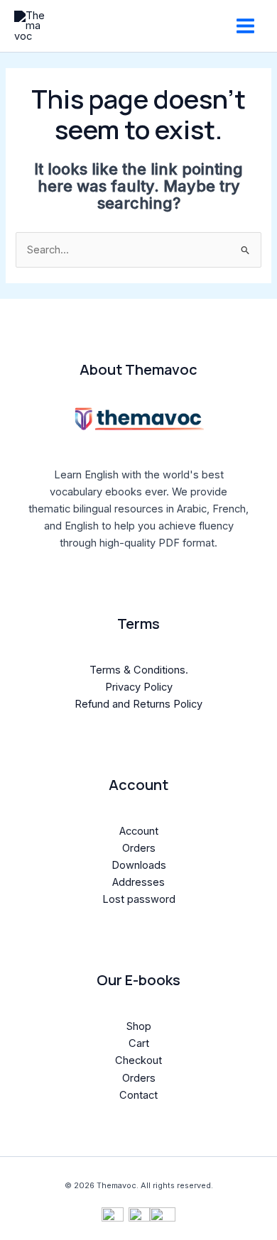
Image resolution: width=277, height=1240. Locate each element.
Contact (138, 1095)
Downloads (139, 865)
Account (138, 831)
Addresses (138, 882)
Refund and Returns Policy (138, 704)
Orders (139, 848)
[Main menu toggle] (245, 26)
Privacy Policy (139, 687)
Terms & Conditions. (138, 670)
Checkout (138, 1060)
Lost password (138, 899)
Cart (139, 1043)
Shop (138, 1026)
